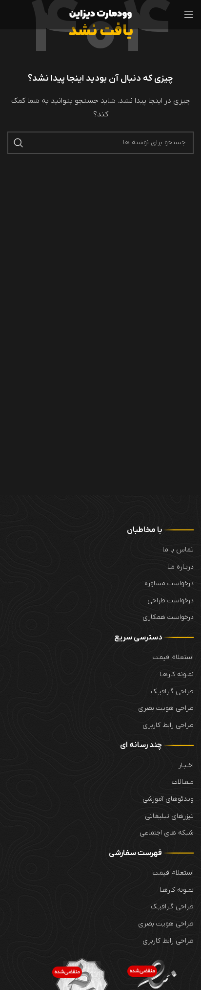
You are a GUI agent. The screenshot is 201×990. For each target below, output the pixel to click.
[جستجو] (18, 143)
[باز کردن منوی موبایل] (189, 14)
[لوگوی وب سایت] (100, 14)
